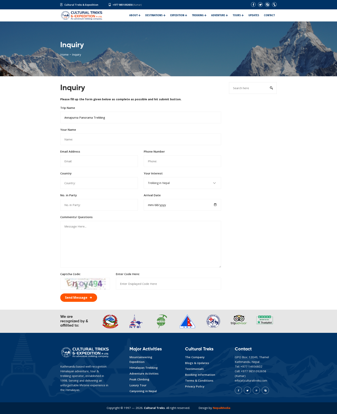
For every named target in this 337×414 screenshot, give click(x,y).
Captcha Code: (70, 274)
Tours (237, 15)
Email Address (70, 151)
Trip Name (67, 108)
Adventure (218, 15)
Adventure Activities (144, 373)
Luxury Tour (137, 385)
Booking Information (200, 375)
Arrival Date (152, 195)
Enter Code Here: (128, 274)
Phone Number (154, 151)
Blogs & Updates (197, 363)
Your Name (68, 129)
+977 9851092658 (122, 4)
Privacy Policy (194, 386)
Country (66, 173)
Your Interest (153, 173)
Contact (269, 15)
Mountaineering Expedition (140, 359)
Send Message (76, 297)
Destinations (154, 15)
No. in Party (68, 195)
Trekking (198, 15)
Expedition (177, 15)
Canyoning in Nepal (143, 391)
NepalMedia (221, 408)
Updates (253, 15)
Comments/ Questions (76, 217)
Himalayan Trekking (143, 368)
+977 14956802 (251, 366)
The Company (195, 357)
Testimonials (194, 369)
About (133, 15)
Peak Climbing (139, 379)
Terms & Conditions (199, 380)
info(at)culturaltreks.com (251, 380)
